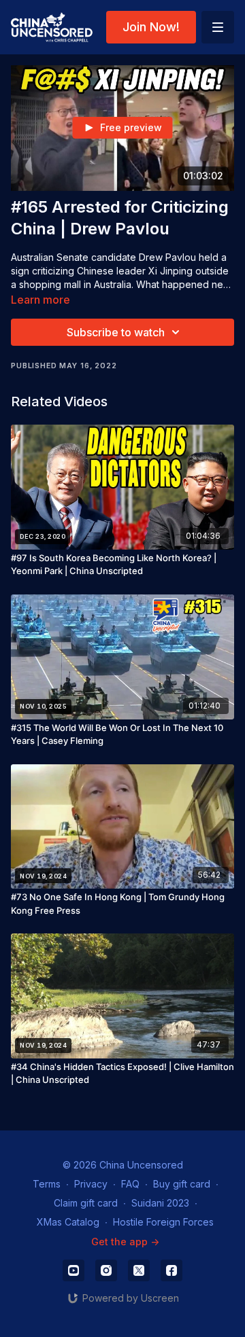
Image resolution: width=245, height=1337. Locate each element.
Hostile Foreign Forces (163, 1222)
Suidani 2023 (160, 1203)
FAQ (130, 1184)
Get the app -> (125, 1241)
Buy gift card (181, 1184)
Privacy (91, 1184)
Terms (47, 1184)
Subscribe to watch (116, 332)
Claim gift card (86, 1203)
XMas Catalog (68, 1222)
